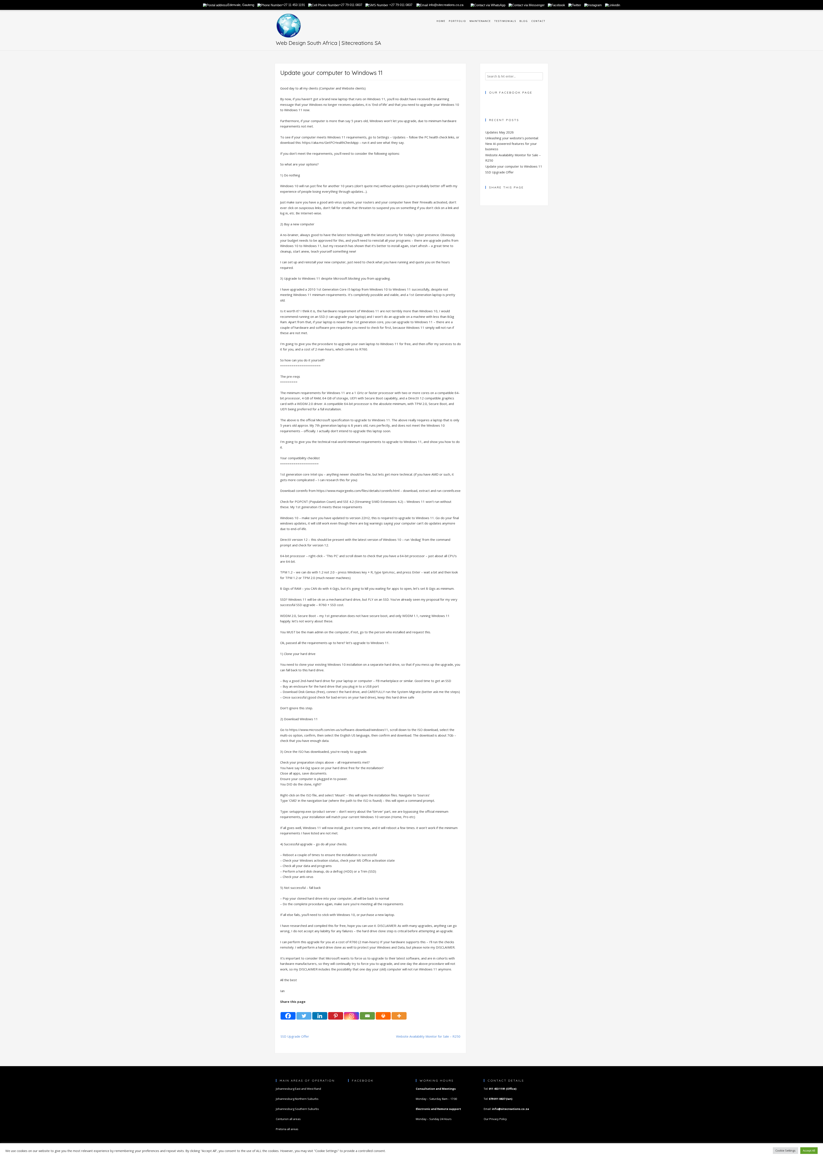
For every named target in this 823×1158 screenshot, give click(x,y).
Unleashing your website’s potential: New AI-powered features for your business (512, 143)
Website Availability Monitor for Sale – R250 (428, 1036)
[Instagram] (351, 1012)
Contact (538, 21)
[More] (399, 1012)
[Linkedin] (319, 1012)
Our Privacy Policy (495, 1119)
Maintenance (480, 21)
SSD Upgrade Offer (295, 1036)
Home (441, 21)
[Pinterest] (335, 1012)
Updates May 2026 (499, 132)
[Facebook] (288, 1012)
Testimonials (505, 21)
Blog (524, 21)
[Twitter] (303, 1012)
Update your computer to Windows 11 (513, 166)
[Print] (383, 1012)
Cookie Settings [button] (785, 1150)
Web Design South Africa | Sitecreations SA (328, 42)
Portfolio (457, 21)
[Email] (367, 1012)
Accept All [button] (809, 1150)
